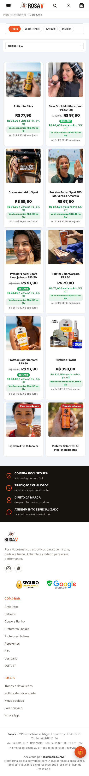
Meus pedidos (14, 700)
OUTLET (10, 665)
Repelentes (12, 643)
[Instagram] (8, 568)
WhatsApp (12, 715)
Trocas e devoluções (18, 686)
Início (6, 14)
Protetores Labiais (17, 629)
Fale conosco (13, 708)
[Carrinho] (81, 5)
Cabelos (10, 614)
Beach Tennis (32, 28)
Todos (14, 28)
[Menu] (8, 5)
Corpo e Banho (15, 621)
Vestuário (11, 658)
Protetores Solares (17, 636)
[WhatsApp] (18, 568)
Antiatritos (11, 606)
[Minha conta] (68, 5)
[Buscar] (55, 5)
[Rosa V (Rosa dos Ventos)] (31, 5)
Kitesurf (50, 28)
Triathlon (66, 28)
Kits (7, 651)
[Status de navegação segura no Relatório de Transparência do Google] (61, 584)
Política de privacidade (20, 693)
